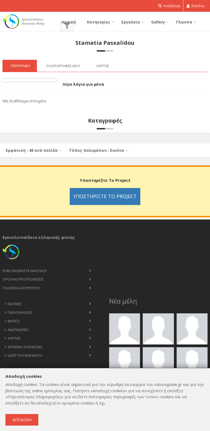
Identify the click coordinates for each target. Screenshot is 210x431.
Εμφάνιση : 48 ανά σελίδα (32, 150)
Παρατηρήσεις (20, 312)
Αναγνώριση (18, 329)
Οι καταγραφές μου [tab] (63, 65)
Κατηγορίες (98, 22)
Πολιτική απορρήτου (21, 288)
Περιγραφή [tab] (20, 65)
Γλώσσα (184, 22)
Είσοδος (198, 6)
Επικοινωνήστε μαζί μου (25, 270)
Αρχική (69, 22)
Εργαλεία (130, 22)
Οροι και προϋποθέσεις (23, 279)
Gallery (158, 22)
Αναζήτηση (171, 6)
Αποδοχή (22, 419)
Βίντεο (14, 321)
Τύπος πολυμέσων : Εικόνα (96, 150)
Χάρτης (14, 338)
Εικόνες (15, 303)
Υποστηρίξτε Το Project (105, 196)
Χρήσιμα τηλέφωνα (25, 346)
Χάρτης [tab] (102, 65)
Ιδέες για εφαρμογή (25, 355)
